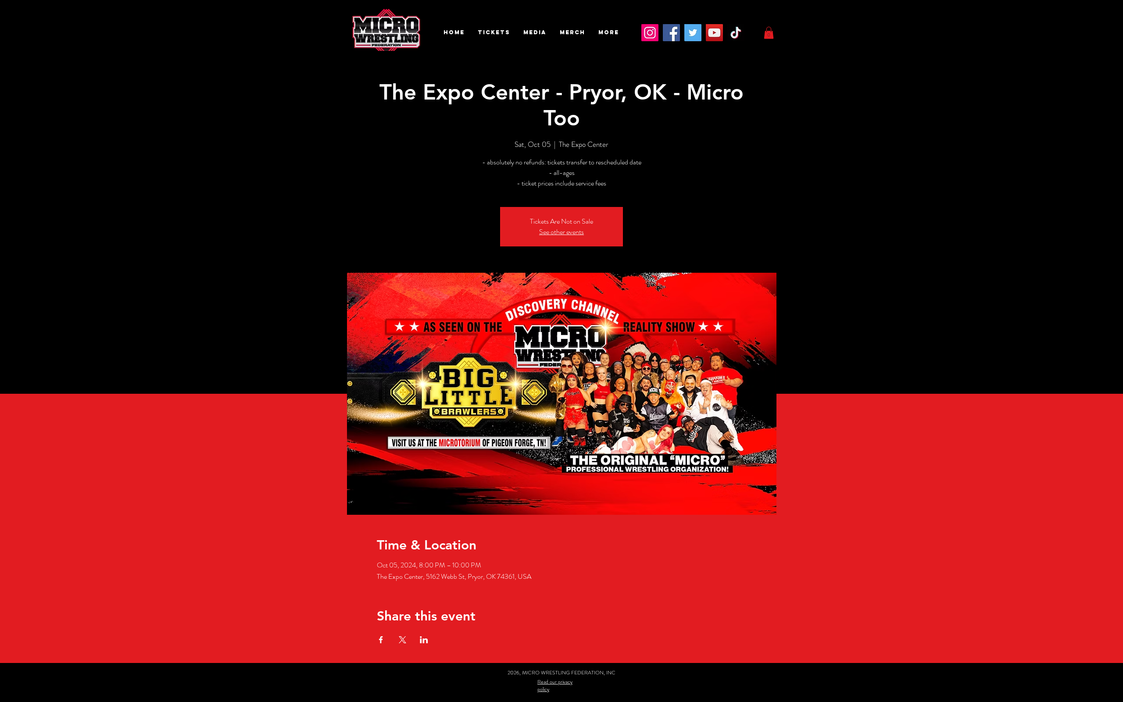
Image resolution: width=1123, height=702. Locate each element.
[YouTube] (714, 32)
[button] (494, 32)
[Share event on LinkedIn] (424, 639)
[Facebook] (671, 32)
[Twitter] (692, 32)
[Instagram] (649, 32)
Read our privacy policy (554, 685)
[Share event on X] (402, 639)
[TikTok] (735, 32)
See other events (561, 232)
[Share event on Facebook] (381, 639)
